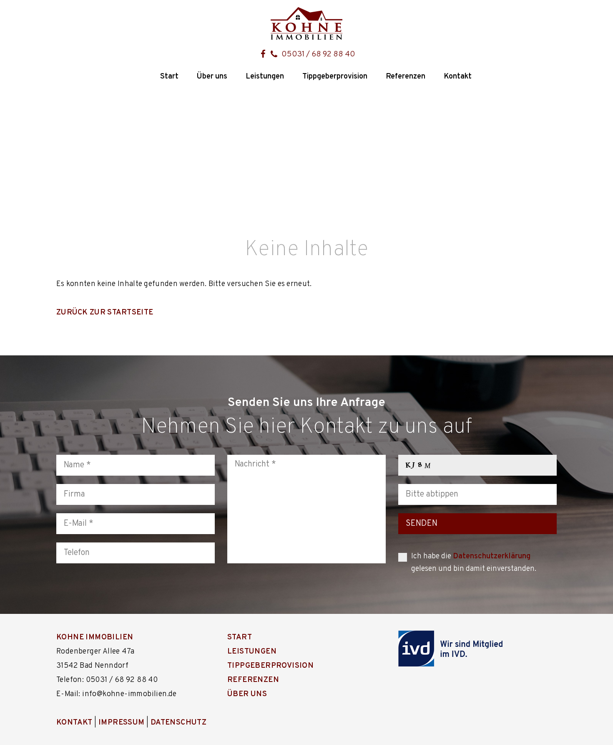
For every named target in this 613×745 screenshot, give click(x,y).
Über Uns (247, 694)
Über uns (212, 76)
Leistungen (265, 76)
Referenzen (405, 76)
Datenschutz (178, 722)
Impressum (121, 722)
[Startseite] (306, 23)
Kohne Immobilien (94, 637)
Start (169, 76)
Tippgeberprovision (334, 76)
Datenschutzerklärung (491, 556)
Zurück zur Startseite (104, 312)
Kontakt (458, 76)
